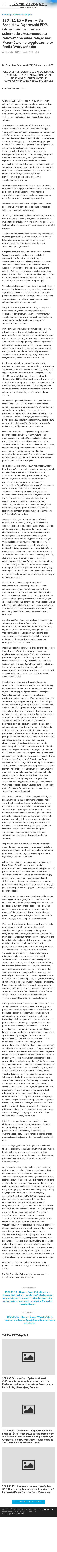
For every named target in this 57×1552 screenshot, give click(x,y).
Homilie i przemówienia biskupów (17, 15)
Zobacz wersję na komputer (29, 1502)
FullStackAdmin (18, 1514)
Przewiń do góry (46, 1509)
